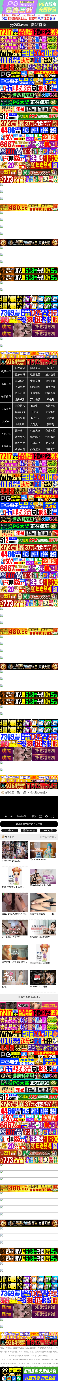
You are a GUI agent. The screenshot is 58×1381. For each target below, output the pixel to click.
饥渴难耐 (35, 393)
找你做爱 (50, 393)
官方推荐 (6, 408)
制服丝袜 (35, 387)
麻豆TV (35, 418)
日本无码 (50, 368)
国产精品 (20, 368)
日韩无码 (50, 449)
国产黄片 (20, 430)
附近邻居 (20, 393)
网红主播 (35, 368)
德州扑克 (50, 405)
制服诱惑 (50, 437)
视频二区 (6, 384)
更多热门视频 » (47, 837)
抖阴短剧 (35, 449)
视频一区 (6, 371)
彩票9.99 (20, 412)
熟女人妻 (35, 430)
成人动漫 (50, 374)
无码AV (6, 421)
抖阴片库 (6, 433)
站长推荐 (6, 396)
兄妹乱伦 (35, 443)
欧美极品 (35, 374)
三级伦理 (20, 380)
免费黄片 (50, 430)
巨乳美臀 (50, 380)
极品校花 (20, 449)
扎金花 (35, 412)
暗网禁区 (20, 437)
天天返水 (50, 412)
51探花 (50, 418)
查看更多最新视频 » (29, 997)
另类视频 (50, 387)
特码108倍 (29, 830)
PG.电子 (48, 830)
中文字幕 (35, 380)
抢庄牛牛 (35, 405)
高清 (34, 816)
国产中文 (20, 443)
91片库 (20, 424)
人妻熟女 (20, 387)
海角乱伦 (35, 437)
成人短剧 (50, 443)
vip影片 (9, 830)
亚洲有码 (20, 374)
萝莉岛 (50, 424)
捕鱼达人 (20, 405)
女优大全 (35, 424)
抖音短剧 (20, 418)
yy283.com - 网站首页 (28, 24)
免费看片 (6, 446)
